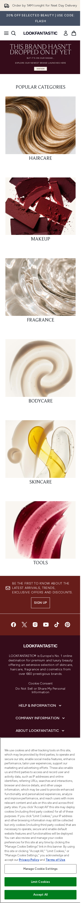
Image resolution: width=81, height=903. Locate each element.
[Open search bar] (13, 33)
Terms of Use (55, 859)
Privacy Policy (29, 859)
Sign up (40, 603)
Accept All (40, 894)
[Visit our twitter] (24, 624)
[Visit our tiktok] (56, 624)
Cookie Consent (40, 683)
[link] (65, 33)
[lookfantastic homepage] (40, 33)
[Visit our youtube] (45, 624)
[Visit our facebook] (13, 624)
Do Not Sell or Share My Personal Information (40, 690)
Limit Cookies (40, 881)
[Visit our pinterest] (67, 624)
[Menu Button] (5, 33)
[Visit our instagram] (35, 624)
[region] (40, 820)
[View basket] (73, 33)
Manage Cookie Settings (40, 868)
